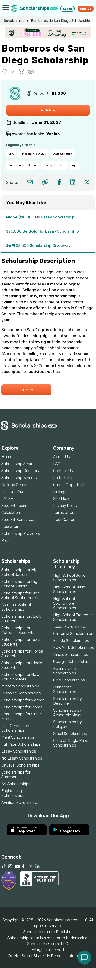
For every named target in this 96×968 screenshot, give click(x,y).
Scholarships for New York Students (20, 676)
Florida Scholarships (71, 640)
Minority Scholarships (20, 686)
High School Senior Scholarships (70, 577)
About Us (61, 456)
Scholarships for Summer (15, 774)
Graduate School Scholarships (16, 607)
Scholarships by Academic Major (67, 712)
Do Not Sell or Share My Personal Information (48, 955)
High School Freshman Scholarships (73, 617)
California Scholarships (73, 633)
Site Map (61, 498)
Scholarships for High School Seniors (20, 572)
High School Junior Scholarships (69, 589)
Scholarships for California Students (17, 630)
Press (6, 540)
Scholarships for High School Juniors (20, 583)
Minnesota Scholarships (64, 689)
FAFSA (7, 498)
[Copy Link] (45, 182)
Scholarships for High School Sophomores (20, 595)
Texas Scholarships (70, 626)
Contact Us (63, 470)
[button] (4, 71)
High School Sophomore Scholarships (64, 603)
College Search (14, 484)
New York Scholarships (73, 647)
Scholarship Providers (20, 533)
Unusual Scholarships (20, 765)
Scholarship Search (18, 463)
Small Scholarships (70, 733)
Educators (10, 526)
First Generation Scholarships (15, 728)
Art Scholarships (16, 783)
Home (7, 456)
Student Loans (14, 505)
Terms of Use (65, 512)
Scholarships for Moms (21, 707)
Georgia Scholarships (72, 661)
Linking (59, 491)
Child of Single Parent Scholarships (72, 742)
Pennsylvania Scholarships (64, 670)
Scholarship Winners (19, 477)
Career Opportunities (71, 484)
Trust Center (63, 519)
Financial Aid (12, 491)
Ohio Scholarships (69, 680)
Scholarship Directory (20, 470)
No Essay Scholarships (21, 758)
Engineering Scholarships (12, 793)
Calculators (11, 512)
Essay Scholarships (18, 751)
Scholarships (14, 21)
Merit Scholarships (17, 737)
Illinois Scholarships (70, 654)
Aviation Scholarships (20, 802)
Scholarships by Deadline (67, 701)
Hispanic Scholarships (21, 693)
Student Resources (18, 519)
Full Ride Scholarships (21, 744)
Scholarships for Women (23, 700)
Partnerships (64, 477)
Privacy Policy (65, 505)
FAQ (56, 463)
